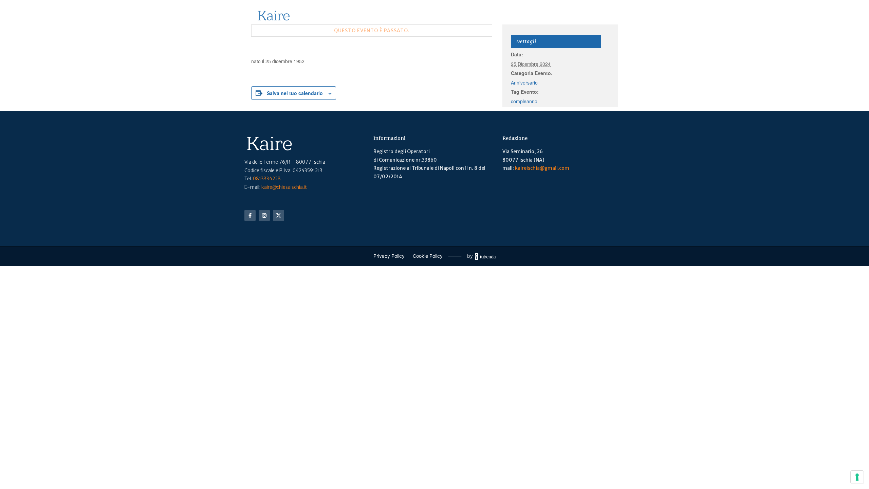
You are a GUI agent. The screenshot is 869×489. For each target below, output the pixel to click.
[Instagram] (264, 215)
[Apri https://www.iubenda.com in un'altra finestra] (485, 256)
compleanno (524, 101)
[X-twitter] (278, 215)
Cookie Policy (428, 256)
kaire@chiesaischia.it (284, 187)
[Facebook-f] (250, 215)
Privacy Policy (389, 256)
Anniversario (524, 82)
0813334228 (267, 179)
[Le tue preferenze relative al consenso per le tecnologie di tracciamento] (857, 477)
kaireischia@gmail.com (542, 168)
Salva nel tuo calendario (295, 93)
